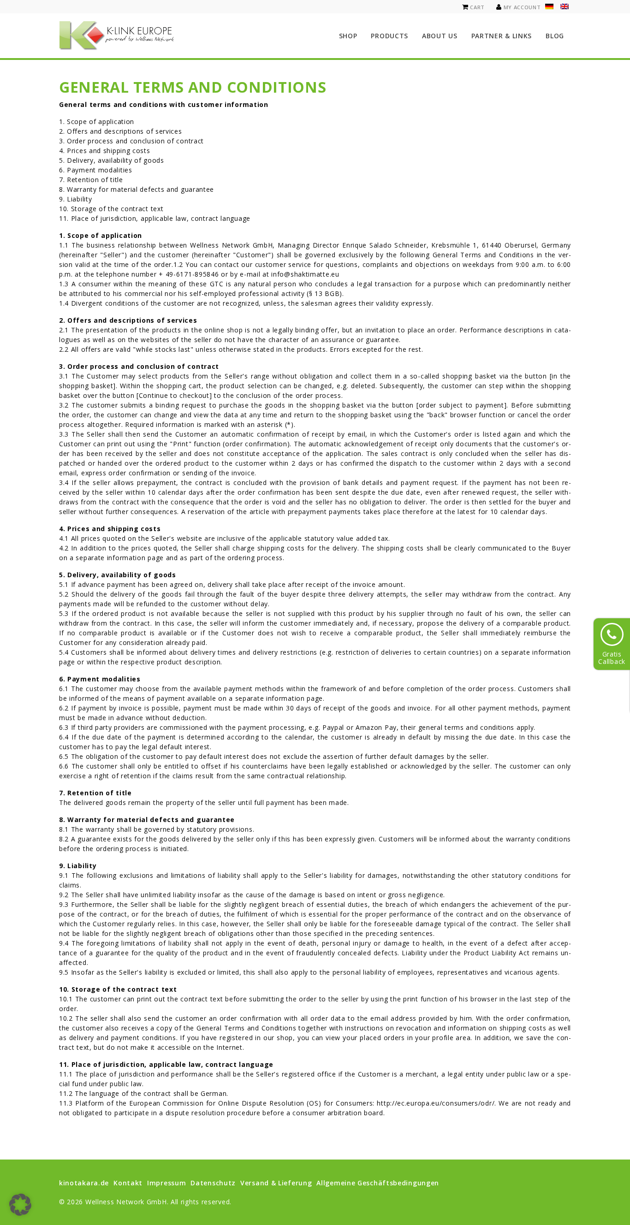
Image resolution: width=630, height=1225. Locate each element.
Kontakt (128, 1182)
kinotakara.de (84, 1182)
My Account (522, 7)
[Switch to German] (549, 6)
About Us (440, 35)
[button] (20, 1204)
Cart (477, 7)
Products (389, 35)
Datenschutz (213, 1182)
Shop (348, 35)
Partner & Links (501, 35)
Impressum (166, 1182)
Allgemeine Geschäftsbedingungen (377, 1182)
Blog (555, 35)
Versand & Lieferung (276, 1182)
